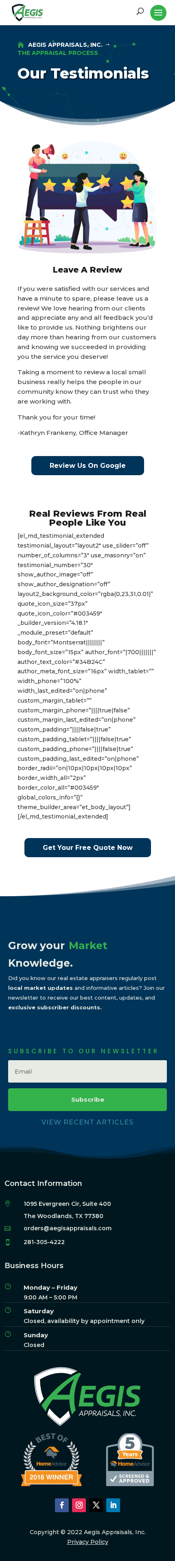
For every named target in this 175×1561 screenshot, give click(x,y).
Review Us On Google (88, 465)
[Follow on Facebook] (62, 1505)
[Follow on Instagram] (79, 1505)
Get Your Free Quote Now (88, 847)
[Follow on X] (96, 1505)
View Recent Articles (87, 1122)
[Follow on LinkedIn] (113, 1505)
